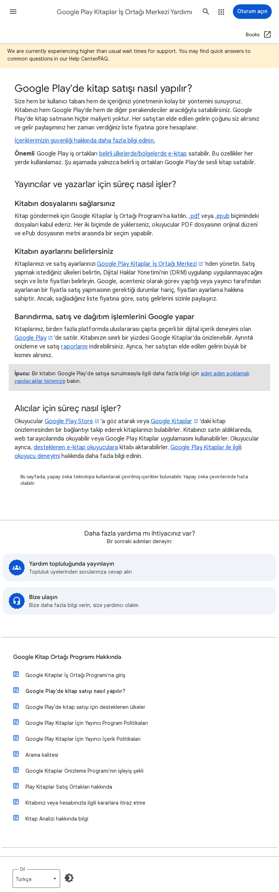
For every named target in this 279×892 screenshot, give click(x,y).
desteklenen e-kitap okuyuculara (76, 447)
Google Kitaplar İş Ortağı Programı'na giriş (75, 675)
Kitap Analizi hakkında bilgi (56, 818)
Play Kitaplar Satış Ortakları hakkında (68, 787)
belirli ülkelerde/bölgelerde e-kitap (143, 153)
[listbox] (36, 878)
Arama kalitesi (41, 755)
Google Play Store (69, 421)
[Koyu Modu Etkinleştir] (69, 878)
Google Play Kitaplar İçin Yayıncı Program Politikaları (86, 723)
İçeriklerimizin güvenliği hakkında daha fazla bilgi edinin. (85, 140)
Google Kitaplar (171, 421)
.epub (222, 216)
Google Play (30, 338)
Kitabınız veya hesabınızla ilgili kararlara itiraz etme (85, 803)
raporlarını (74, 346)
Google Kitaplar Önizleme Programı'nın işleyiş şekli (84, 771)
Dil (22, 869)
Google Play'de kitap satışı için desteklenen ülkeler (85, 707)
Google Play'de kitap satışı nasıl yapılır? (75, 691)
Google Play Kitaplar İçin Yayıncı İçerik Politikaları (83, 739)
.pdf (194, 216)
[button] (13, 11)
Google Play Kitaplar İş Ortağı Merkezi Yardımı (124, 12)
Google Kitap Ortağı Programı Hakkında (67, 657)
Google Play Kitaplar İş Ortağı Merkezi (147, 264)
